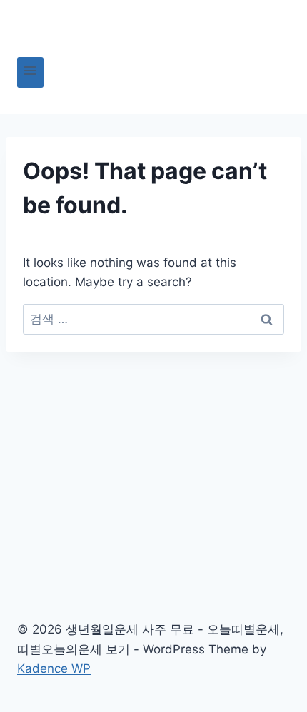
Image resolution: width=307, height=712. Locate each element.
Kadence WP (54, 668)
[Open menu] (30, 72)
